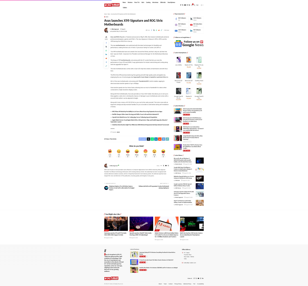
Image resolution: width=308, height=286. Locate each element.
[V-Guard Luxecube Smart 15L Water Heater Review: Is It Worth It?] (134, 262)
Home (105, 14)
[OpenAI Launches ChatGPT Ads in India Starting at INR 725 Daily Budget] (141, 224)
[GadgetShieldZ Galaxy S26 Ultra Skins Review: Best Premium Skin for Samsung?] (178, 138)
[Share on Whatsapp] (156, 30)
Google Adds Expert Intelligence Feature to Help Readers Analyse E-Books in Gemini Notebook (183, 169)
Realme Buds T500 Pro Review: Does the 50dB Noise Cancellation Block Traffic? (192, 146)
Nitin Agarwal (115, 29)
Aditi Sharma (178, 173)
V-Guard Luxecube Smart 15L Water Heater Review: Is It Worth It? (156, 260)
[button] (194, 5)
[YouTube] (185, 5)
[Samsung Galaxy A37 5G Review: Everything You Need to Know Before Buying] (134, 255)
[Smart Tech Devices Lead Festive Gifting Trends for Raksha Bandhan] (200, 203)
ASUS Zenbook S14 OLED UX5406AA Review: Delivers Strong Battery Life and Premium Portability (192, 110)
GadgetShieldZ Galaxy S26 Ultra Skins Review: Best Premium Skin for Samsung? (193, 137)
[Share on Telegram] (106, 62)
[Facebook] (181, 5)
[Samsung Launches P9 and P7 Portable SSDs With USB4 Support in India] (116, 224)
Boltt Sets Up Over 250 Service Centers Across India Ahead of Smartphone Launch (191, 235)
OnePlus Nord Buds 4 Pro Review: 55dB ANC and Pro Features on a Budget (158, 267)
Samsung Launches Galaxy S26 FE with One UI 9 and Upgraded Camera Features (184, 193)
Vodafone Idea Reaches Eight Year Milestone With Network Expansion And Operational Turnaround (140, 125)
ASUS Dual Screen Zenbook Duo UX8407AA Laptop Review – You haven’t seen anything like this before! (193, 128)
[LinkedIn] (189, 5)
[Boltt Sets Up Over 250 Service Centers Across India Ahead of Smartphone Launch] (192, 224)
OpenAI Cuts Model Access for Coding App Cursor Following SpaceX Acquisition (134, 117)
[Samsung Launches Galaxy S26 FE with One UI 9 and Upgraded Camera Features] (200, 194)
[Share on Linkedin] (106, 54)
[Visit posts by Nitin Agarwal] (106, 30)
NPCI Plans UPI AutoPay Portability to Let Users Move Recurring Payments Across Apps (137, 111)
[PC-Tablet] (112, 5)
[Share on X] (154, 30)
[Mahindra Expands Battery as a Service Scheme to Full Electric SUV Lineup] (200, 179)
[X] (183, 5)
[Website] (161, 166)
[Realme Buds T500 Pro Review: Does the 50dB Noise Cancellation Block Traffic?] (178, 147)
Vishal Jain (177, 180)
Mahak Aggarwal (179, 197)
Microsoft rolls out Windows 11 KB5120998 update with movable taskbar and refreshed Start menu (183, 160)
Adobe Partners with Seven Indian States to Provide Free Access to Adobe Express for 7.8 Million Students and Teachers (166, 235)
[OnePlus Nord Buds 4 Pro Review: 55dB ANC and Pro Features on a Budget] (134, 270)
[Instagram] (187, 5)
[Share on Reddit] (159, 30)
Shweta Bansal (178, 164)
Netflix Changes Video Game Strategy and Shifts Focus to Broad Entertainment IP (135, 114)
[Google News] (181, 31)
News (109, 14)
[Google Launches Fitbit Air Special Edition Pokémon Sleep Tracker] (200, 186)
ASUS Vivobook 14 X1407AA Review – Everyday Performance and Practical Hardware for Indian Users (192, 119)
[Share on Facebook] (151, 30)
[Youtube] (196, 25)
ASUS (118, 132)
